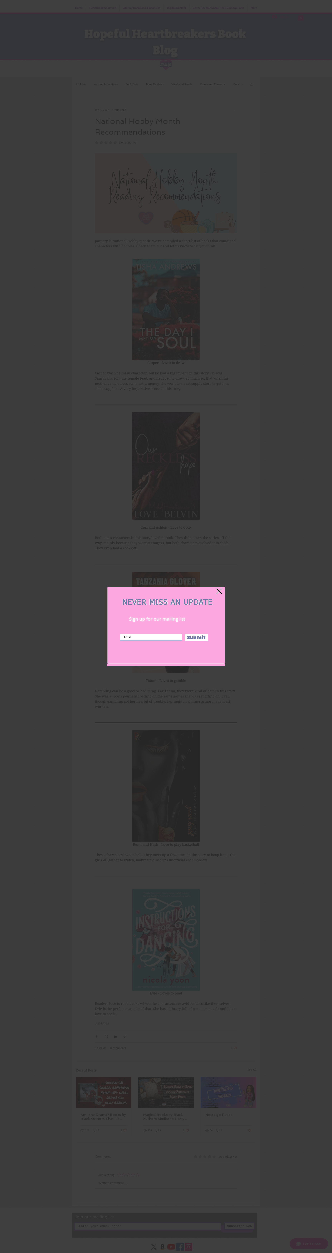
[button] (219, 591)
